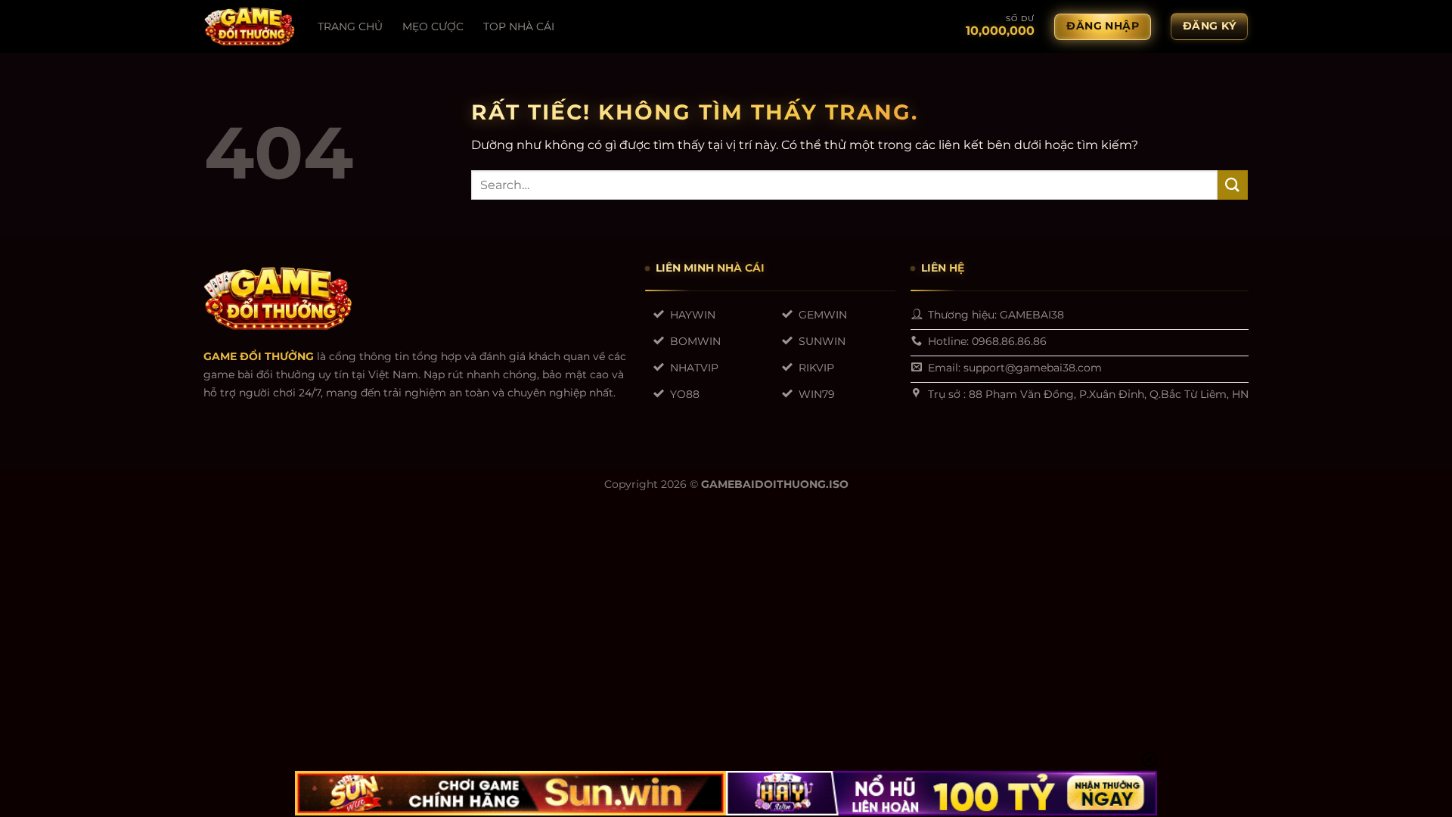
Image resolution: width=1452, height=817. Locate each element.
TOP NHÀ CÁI (518, 26)
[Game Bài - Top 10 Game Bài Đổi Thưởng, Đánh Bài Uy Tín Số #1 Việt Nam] (249, 26)
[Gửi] (1233, 185)
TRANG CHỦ (350, 26)
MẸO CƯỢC (433, 26)
